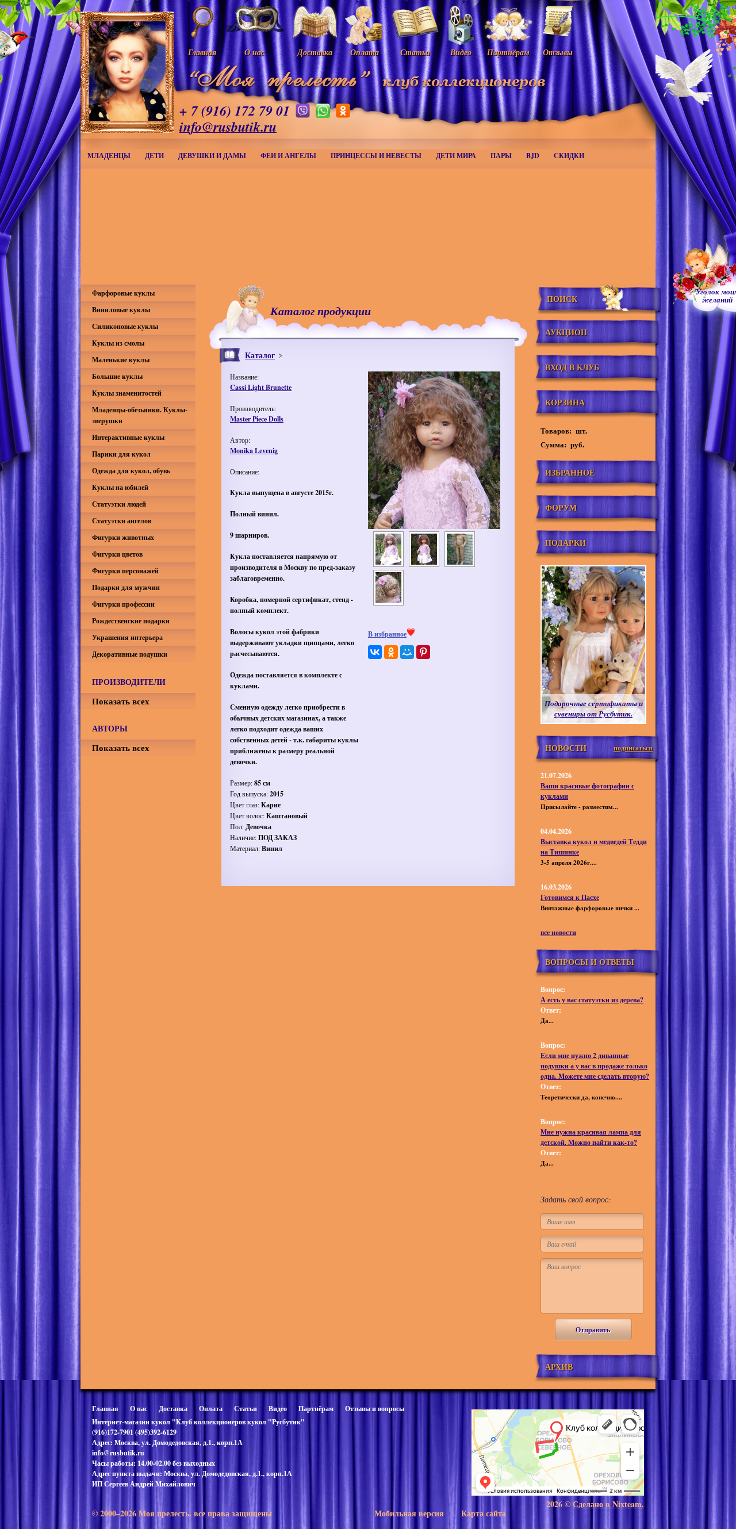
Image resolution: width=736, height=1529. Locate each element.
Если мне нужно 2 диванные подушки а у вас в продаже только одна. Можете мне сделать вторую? (594, 1066)
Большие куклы (117, 376)
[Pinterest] (423, 652)
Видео (278, 1408)
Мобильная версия (409, 1513)
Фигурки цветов (117, 554)
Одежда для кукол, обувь (131, 471)
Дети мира (456, 155)
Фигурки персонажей (125, 571)
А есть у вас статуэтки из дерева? (591, 1000)
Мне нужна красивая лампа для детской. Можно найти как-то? (590, 1137)
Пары (501, 155)
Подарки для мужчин (126, 587)
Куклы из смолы (118, 343)
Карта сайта (483, 1513)
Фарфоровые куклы (123, 293)
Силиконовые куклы (125, 326)
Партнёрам (316, 1408)
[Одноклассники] (391, 652)
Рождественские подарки (131, 621)
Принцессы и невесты (376, 155)
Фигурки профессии (123, 604)
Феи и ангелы (288, 155)
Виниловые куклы (121, 310)
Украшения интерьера (127, 637)
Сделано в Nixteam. (608, 1504)
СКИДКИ (569, 155)
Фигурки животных (123, 537)
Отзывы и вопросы (374, 1408)
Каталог (260, 355)
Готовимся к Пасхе (569, 897)
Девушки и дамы (212, 155)
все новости (558, 932)
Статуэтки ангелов (121, 521)
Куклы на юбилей (120, 487)
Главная (105, 1408)
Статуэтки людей (119, 504)
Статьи (245, 1408)
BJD (532, 155)
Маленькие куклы (121, 360)
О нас (138, 1408)
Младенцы (109, 155)
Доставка (173, 1408)
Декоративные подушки (129, 654)
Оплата (211, 1408)
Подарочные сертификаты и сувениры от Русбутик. (594, 708)
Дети (154, 155)
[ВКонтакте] (375, 652)
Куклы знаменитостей (127, 393)
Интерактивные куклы (128, 437)
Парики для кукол (121, 454)
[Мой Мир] (407, 652)
